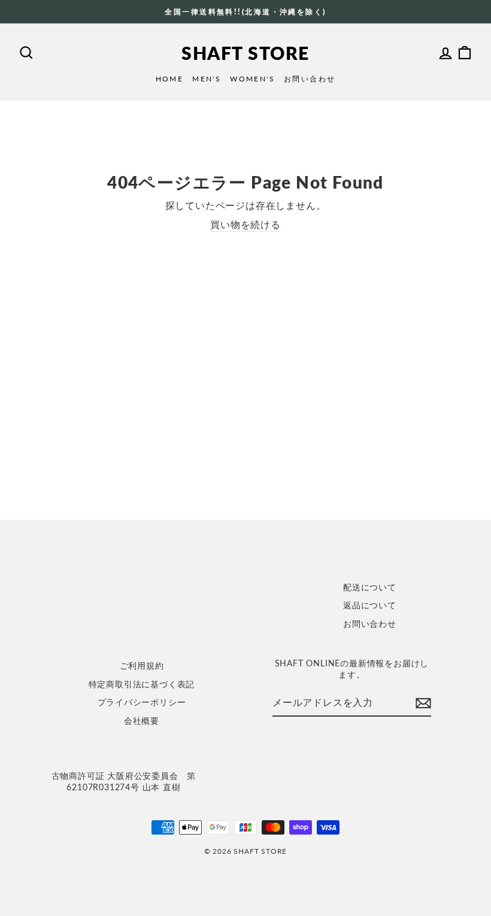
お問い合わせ (309, 78)
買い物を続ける (245, 224)
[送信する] (423, 703)
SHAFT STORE (245, 52)
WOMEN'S (252, 78)
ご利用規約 (142, 666)
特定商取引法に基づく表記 (142, 684)
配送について (369, 587)
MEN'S (206, 78)
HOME (170, 78)
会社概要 (141, 721)
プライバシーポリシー (142, 702)
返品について (369, 605)
